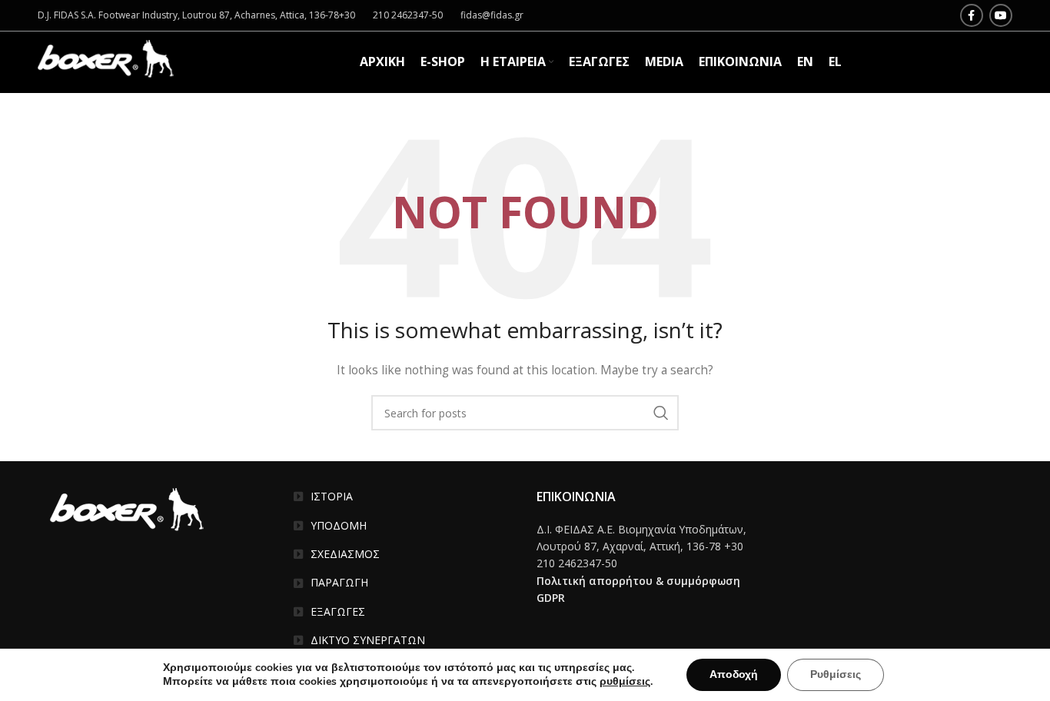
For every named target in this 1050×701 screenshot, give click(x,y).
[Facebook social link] (971, 15)
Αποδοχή (733, 674)
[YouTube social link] (1000, 15)
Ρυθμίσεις (835, 674)
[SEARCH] (661, 412)
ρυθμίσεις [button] (625, 681)
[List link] (404, 496)
